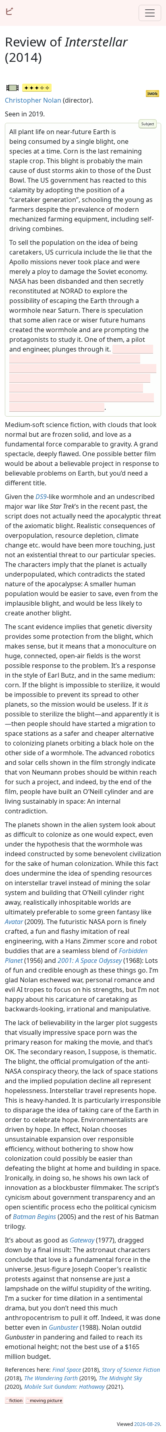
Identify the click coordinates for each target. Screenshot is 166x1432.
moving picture (46, 1400)
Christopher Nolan (33, 100)
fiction (16, 1400)
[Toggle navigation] (150, 13)
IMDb (152, 93)
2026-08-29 (147, 1424)
